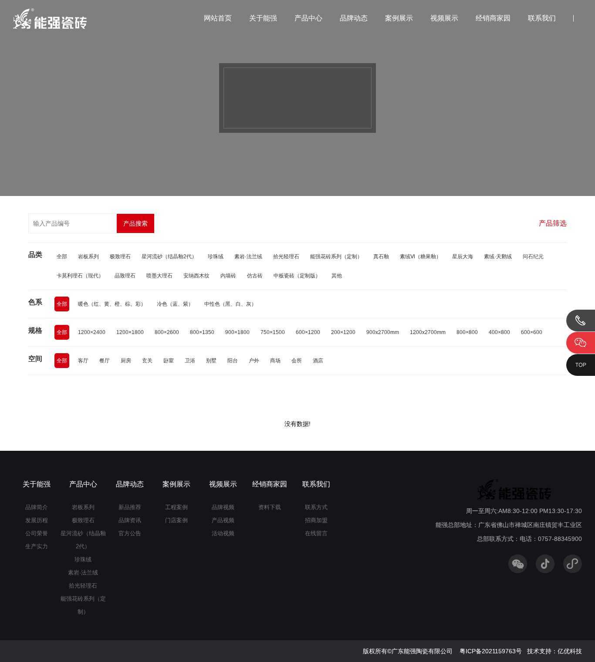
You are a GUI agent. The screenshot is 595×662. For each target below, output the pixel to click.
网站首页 (218, 18)
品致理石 (125, 276)
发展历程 (36, 520)
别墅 (211, 361)
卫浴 (190, 361)
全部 (62, 256)
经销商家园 (493, 18)
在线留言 (316, 533)
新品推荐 (129, 507)
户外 (254, 361)
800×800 (467, 332)
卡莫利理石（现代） (80, 276)
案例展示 (399, 18)
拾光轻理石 (286, 256)
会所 (296, 361)
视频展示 (444, 18)
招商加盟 (316, 520)
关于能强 (263, 18)
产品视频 (223, 520)
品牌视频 (223, 507)
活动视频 (223, 533)
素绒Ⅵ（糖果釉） (420, 256)
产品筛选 (553, 223)
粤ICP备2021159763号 (491, 651)
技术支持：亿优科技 (554, 651)
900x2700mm (382, 332)
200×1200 (343, 332)
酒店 (318, 361)
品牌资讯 (129, 520)
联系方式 (316, 507)
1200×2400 (91, 332)
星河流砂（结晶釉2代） (169, 256)
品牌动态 (354, 18)
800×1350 (202, 332)
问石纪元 (533, 256)
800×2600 (167, 332)
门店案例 (176, 520)
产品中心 (308, 18)
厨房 (126, 361)
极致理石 (120, 256)
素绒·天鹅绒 (498, 256)
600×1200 (308, 332)
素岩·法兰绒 (248, 256)
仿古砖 (255, 276)
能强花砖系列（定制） (336, 256)
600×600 (531, 332)
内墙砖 (228, 276)
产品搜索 (135, 223)
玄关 (147, 361)
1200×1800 (130, 332)
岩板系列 (88, 256)
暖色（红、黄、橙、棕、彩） (112, 304)
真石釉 (381, 256)
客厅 (83, 361)
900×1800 (237, 332)
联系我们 (542, 18)
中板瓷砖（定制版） (297, 276)
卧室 (168, 361)
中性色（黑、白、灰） (230, 304)
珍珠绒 (215, 256)
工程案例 (176, 507)
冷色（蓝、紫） (175, 304)
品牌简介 (36, 507)
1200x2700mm (428, 332)
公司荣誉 (36, 533)
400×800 (499, 332)
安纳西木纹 (196, 276)
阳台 (232, 361)
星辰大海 (462, 256)
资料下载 (269, 507)
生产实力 (36, 546)
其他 (336, 276)
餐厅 (104, 361)
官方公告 (129, 533)
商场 (275, 361)
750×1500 (272, 332)
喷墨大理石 (159, 276)
